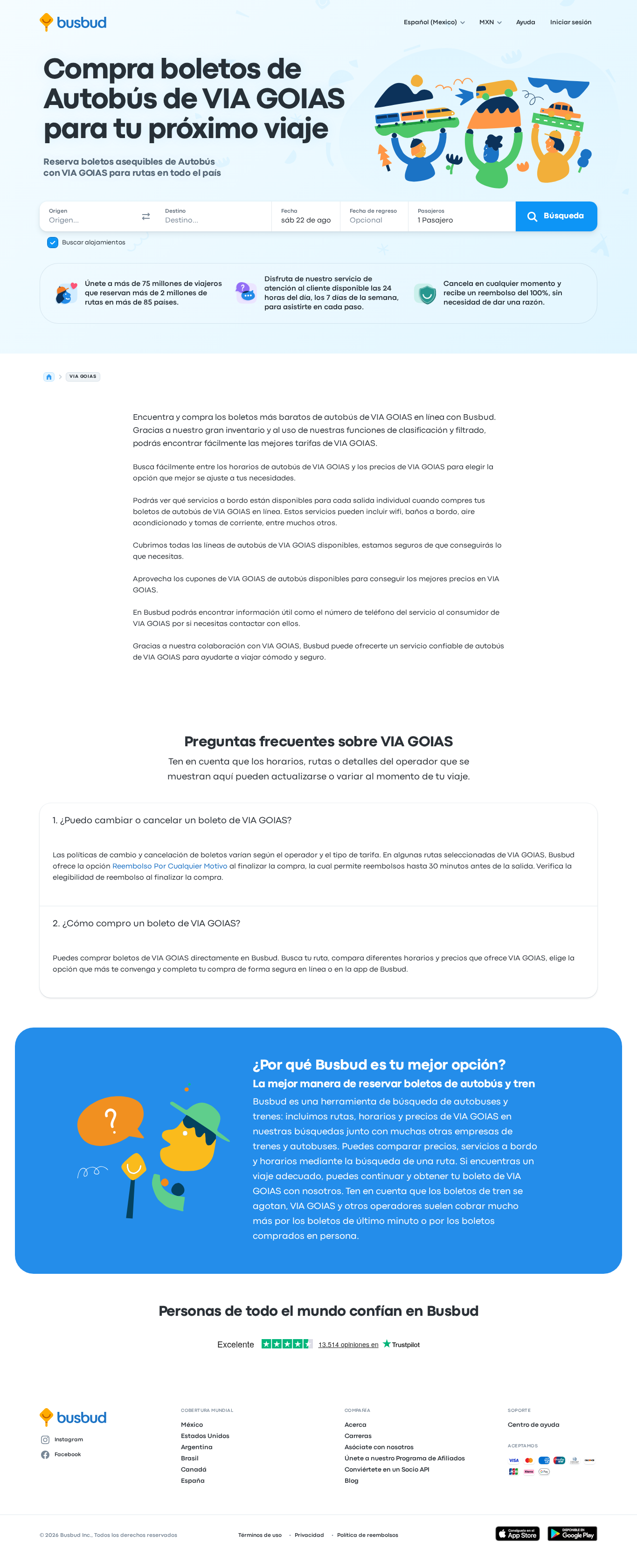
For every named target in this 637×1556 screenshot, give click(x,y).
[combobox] (88, 216)
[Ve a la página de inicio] (73, 22)
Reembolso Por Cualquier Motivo (170, 866)
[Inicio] (49, 377)
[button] (146, 216)
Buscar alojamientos (93, 242)
